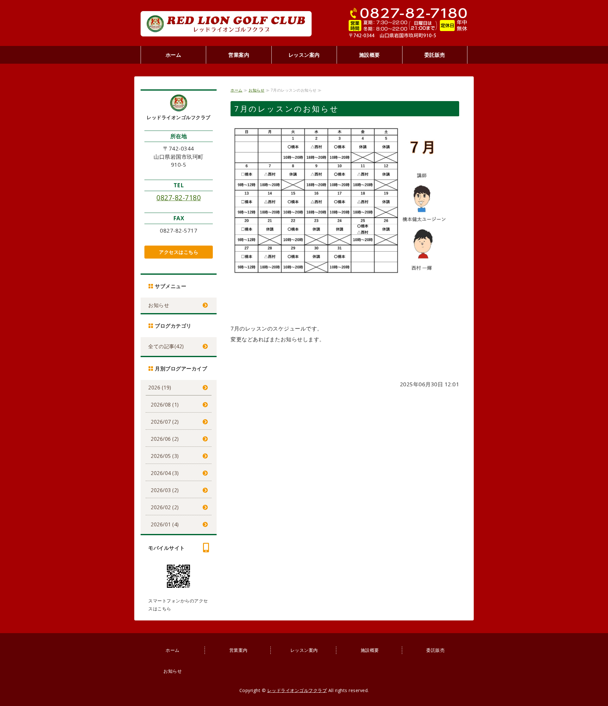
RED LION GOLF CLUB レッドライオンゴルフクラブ (226, 23)
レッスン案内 (304, 54)
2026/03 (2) (165, 490)
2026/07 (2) (165, 421)
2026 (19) (159, 387)
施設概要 (369, 54)
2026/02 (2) (165, 507)
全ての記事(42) (166, 346)
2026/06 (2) (165, 438)
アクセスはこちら (178, 252)
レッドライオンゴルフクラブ (297, 690)
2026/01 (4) (165, 524)
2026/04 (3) (165, 473)
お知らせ (256, 90)
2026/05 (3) (165, 455)
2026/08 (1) (165, 404)
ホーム (173, 54)
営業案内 (238, 54)
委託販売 (434, 54)
